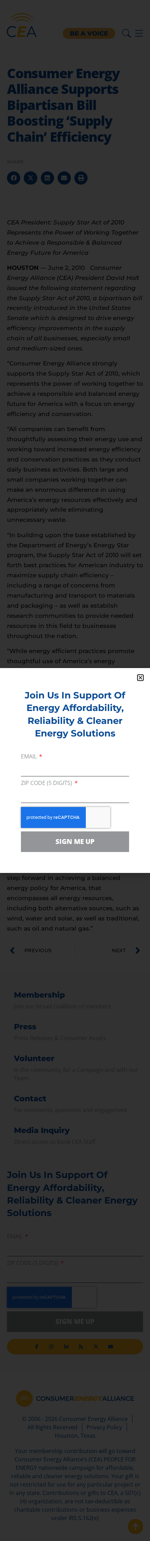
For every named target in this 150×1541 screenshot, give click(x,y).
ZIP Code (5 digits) (47, 783)
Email (29, 757)
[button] (140, 677)
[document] (75, 770)
